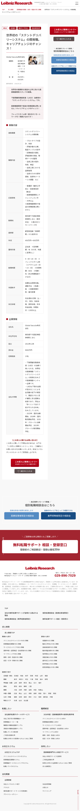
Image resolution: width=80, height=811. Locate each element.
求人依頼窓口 (46, 766)
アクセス (6, 787)
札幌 (15, 700)
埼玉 (26, 679)
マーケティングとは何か (50, 732)
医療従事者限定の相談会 (65, 60)
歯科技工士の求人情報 (49, 660)
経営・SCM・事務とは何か (51, 738)
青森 (21, 676)
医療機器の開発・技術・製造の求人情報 (29, 10)
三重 (30, 686)
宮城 (31, 676)
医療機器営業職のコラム (12, 760)
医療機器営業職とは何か (50, 722)
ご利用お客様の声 (9, 735)
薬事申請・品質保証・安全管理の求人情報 (17, 650)
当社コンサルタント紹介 (12, 784)
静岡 (25, 686)
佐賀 (20, 697)
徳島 (39, 693)
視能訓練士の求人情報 (49, 657)
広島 (15, 693)
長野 (20, 683)
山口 (25, 693)
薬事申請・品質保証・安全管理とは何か (55, 728)
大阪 (15, 690)
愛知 (15, 686)
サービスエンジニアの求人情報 (14, 647)
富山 (30, 683)
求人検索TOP (10, 632)
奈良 (35, 690)
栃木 (41, 679)
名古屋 (26, 700)
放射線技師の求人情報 (49, 647)
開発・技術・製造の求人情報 (13, 657)
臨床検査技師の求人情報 (50, 650)
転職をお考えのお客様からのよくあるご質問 (18, 738)
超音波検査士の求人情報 (50, 667)
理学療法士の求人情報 (49, 654)
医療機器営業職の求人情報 (12, 644)
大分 (35, 697)
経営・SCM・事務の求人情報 (13, 660)
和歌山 (40, 690)
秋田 (36, 676)
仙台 (20, 700)
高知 (54, 693)
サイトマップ (46, 791)
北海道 (16, 676)
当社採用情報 (46, 784)
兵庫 (20, 690)
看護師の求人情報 (48, 640)
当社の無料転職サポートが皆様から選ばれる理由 (21, 614)
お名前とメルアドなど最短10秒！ (26, 462)
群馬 (46, 679)
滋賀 (30, 690)
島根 (35, 693)
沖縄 (51, 697)
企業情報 (8, 780)
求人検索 (10, 10)
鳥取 (30, 693)
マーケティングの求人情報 (12, 654)
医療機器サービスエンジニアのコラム (16, 763)
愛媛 (49, 693)
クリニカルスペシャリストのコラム (15, 756)
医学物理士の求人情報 (49, 664)
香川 (44, 693)
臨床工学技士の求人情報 (50, 644)
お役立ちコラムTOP (12, 752)
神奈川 (21, 679)
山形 (41, 676)
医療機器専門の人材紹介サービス (56, 752)
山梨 (15, 683)
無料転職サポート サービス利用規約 (15, 791)
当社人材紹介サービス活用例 (51, 756)
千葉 (31, 679)
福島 (46, 676)
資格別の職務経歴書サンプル (13, 728)
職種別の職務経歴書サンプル (13, 725)
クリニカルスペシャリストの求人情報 (16, 640)
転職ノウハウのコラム (11, 766)
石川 (35, 683)
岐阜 (20, 686)
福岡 (15, 697)
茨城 (36, 679)
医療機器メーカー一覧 (11, 722)
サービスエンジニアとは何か (51, 725)
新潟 (25, 683)
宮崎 (39, 697)
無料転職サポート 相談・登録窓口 (55, 619)
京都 (25, 690)
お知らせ (45, 787)
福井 (39, 683)
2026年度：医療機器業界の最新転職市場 (59, 714)
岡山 (20, 693)
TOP (3, 10)
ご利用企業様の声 (48, 760)
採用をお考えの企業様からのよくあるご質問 (57, 763)
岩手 (26, 676)
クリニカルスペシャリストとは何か (54, 718)
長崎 (25, 697)
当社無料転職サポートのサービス (17, 714)
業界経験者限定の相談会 (65, 70)
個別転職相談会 (55, 613)
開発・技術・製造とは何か (51, 735)
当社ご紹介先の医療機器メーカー (14, 718)
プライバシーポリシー (11, 794)
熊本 (30, 697)
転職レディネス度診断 (11, 732)
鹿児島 (45, 697)
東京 (15, 679)
